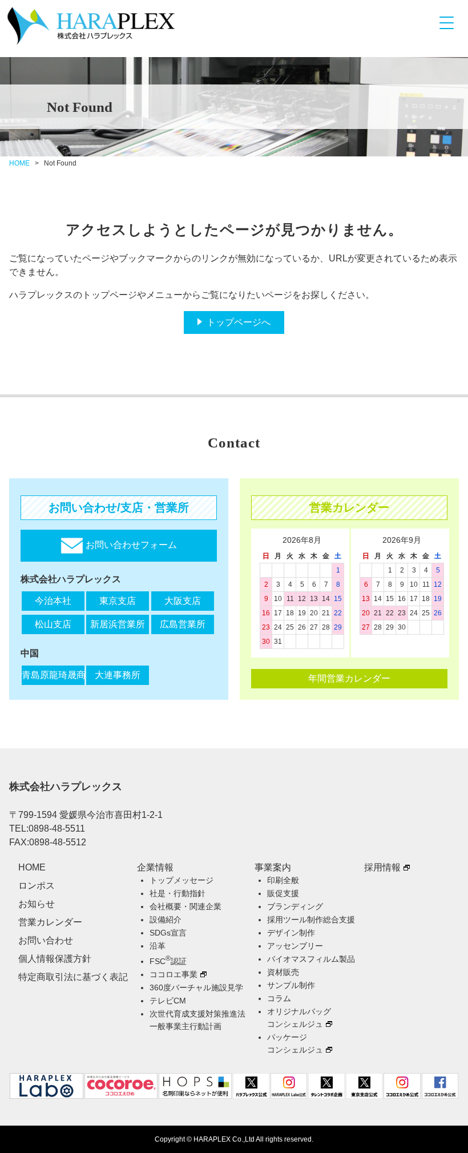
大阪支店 (182, 601)
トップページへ (239, 322)
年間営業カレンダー (349, 678)
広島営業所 (182, 624)
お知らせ (36, 904)
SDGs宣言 (168, 932)
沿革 (158, 945)
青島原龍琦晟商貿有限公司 (53, 675)
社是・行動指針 (177, 893)
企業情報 (155, 867)
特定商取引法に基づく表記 (73, 977)
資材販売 (283, 972)
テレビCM (168, 1000)
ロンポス (36, 885)
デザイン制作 (291, 932)
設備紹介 (165, 919)
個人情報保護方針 (54, 958)
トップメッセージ (181, 880)
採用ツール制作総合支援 (311, 919)
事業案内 (273, 867)
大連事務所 (117, 675)
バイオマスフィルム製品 (311, 958)
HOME (19, 163)
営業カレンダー (50, 922)
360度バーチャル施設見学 (196, 987)
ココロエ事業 (173, 974)
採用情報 (382, 867)
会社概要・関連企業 (185, 906)
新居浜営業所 (117, 624)
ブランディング (295, 906)
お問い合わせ (45, 940)
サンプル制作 (291, 985)
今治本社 (53, 601)
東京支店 (117, 601)
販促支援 (283, 893)
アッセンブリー (295, 945)
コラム (279, 998)
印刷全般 (283, 880)
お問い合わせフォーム (130, 545)
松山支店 (53, 624)
